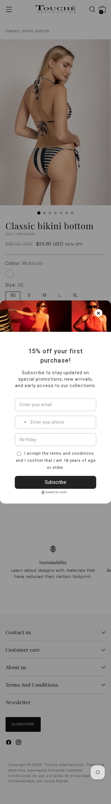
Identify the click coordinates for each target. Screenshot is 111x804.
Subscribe (55, 482)
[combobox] (21, 422)
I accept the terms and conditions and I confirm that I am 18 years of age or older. (56, 460)
